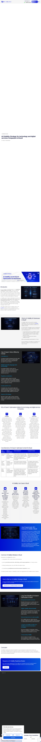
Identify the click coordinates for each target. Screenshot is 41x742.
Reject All (18, 735)
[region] (13, 732)
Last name (33, 738)
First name (25, 738)
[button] (27, 1)
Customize (8, 735)
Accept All (13, 737)
